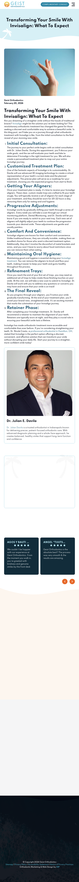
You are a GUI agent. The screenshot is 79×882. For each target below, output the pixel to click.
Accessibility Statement (38, 864)
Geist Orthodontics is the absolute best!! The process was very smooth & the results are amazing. (56, 554)
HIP (57, 867)
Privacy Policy (21, 864)
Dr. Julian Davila (15, 428)
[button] (73, 4)
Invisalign (17, 124)
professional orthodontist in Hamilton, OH (51, 331)
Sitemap (9, 864)
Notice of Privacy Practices (61, 864)
